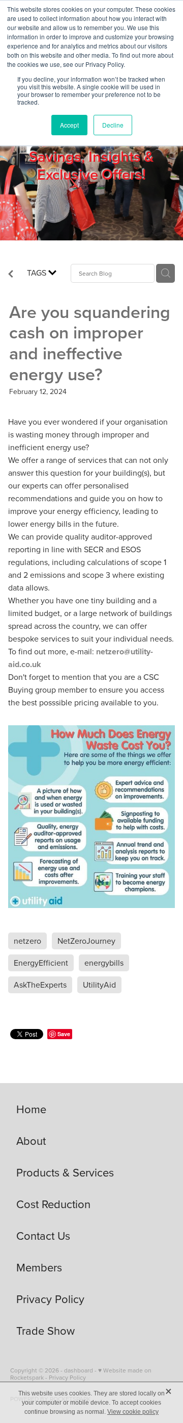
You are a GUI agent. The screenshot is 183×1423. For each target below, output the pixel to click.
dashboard (78, 1370)
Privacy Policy (67, 1377)
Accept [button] (69, 124)
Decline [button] (113, 124)
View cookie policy (133, 1411)
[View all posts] (10, 274)
